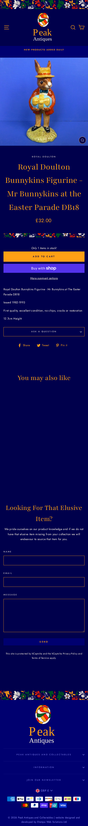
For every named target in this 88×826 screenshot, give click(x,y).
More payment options (44, 278)
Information (44, 767)
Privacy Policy (70, 653)
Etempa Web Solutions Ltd (52, 822)
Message (10, 594)
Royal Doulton (44, 156)
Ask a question (44, 331)
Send (43, 641)
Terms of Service (40, 658)
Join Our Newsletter (44, 780)
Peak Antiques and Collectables (44, 754)
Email (7, 573)
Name (7, 551)
